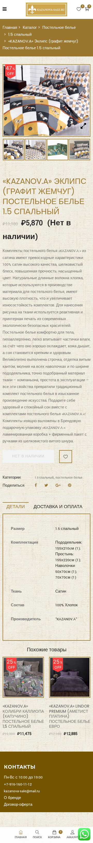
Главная (10, 27)
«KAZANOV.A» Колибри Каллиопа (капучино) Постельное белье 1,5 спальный (23, 716)
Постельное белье (59, 27)
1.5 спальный (20, 34)
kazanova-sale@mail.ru (22, 791)
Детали (15, 507)
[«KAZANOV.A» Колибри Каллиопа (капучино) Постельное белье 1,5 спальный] (23, 677)
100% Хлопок (66, 605)
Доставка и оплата (58, 507)
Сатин (60, 591)
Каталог (30, 27)
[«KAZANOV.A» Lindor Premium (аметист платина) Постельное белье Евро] (69, 677)
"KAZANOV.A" (66, 619)
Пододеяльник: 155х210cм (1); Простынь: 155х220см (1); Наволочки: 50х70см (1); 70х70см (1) (68, 560)
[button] (87, 9)
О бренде (12, 797)
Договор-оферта (18, 804)
